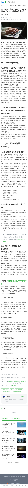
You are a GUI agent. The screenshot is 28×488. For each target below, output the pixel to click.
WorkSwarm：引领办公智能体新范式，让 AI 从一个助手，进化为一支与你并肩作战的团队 (9, 424)
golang (19, 5)
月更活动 (7, 5)
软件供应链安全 (19, 389)
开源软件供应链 (5, 389)
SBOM (12, 389)
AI (15, 5)
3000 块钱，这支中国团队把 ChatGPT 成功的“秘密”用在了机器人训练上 (9, 439)
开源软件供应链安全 (6, 391)
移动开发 (24, 5)
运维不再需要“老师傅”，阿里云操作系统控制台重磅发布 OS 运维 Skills (9, 447)
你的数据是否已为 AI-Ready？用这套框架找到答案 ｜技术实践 (8, 432)
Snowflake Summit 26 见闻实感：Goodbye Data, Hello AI (8, 455)
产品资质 (14, 480)
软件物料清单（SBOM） (17, 391)
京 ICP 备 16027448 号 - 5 (14, 479)
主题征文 (12, 5)
